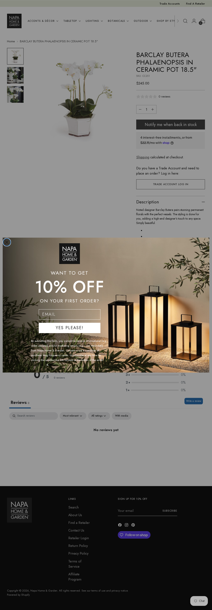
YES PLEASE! (69, 328)
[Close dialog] (7, 242)
